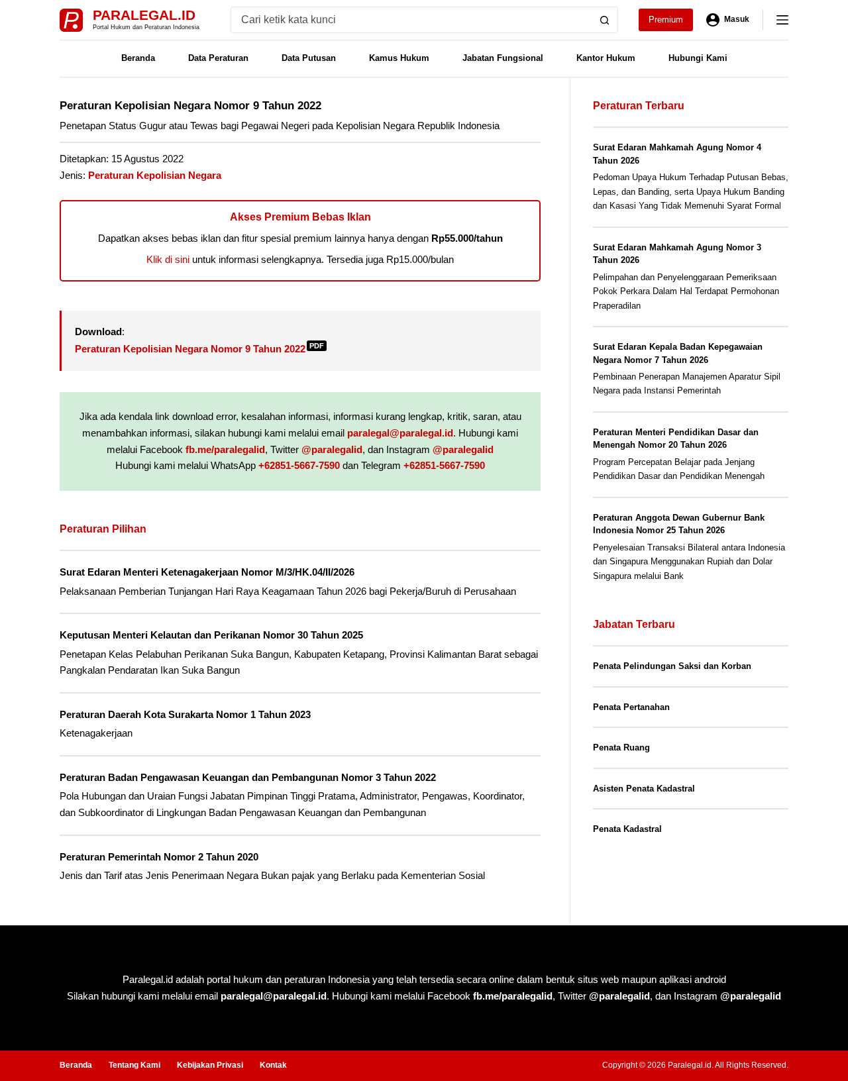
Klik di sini (167, 259)
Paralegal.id (144, 15)
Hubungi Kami (697, 58)
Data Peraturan (218, 58)
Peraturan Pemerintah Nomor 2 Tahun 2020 (159, 856)
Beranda (138, 58)
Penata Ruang (621, 747)
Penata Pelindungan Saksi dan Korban (672, 666)
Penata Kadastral (627, 829)
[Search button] (604, 19)
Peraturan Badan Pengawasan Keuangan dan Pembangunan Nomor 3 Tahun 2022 (248, 777)
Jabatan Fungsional (502, 58)
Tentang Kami (134, 1065)
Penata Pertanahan (631, 707)
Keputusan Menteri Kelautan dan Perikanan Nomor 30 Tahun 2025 (211, 635)
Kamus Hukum (399, 58)
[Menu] (782, 20)
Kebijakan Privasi (210, 1065)
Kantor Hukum (605, 58)
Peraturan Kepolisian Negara (154, 175)
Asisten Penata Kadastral (644, 789)
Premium (666, 20)
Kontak (273, 1065)
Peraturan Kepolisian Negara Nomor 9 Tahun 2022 (199, 348)
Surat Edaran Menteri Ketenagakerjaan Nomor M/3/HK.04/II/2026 (207, 572)
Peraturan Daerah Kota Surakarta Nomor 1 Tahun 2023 (185, 714)
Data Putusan (309, 58)
